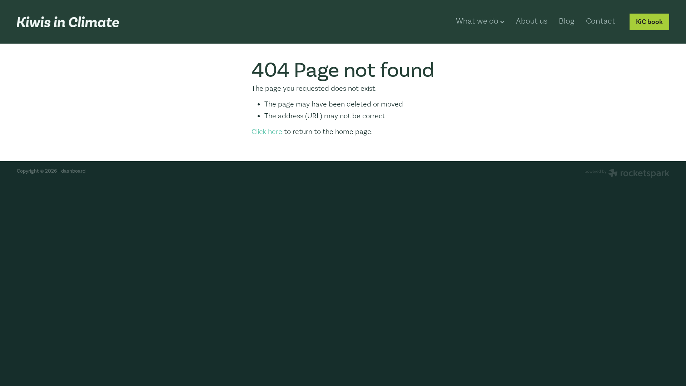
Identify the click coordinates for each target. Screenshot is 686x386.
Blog (567, 20)
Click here (267, 131)
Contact (600, 20)
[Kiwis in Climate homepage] (82, 21)
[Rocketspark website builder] (627, 174)
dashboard (73, 171)
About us (531, 20)
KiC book (649, 22)
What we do (478, 20)
